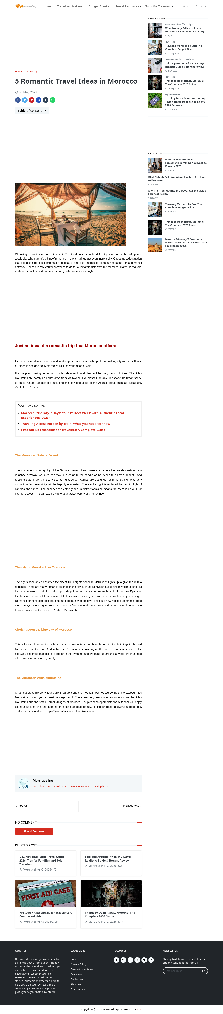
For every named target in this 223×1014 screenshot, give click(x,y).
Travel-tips (187, 24)
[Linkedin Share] (38, 100)
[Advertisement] (78, 41)
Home (74, 959)
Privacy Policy (78, 964)
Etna (139, 1009)
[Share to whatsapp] (52, 100)
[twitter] (188, 6)
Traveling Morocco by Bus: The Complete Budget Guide (183, 47)
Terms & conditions (82, 969)
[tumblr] (192, 6)
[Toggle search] (206, 6)
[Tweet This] (25, 100)
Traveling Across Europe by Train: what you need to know (65, 424)
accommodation (173, 24)
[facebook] (180, 6)
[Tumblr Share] (45, 100)
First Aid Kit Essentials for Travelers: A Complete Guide (63, 430)
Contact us (77, 979)
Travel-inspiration (174, 59)
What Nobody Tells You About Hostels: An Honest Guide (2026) (184, 30)
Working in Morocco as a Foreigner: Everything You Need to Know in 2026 (186, 163)
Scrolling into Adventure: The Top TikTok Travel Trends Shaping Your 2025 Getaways (185, 102)
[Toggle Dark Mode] (202, 6)
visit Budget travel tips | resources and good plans (70, 786)
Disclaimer (77, 974)
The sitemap (78, 989)
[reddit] (176, 6)
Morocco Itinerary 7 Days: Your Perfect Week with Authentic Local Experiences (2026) (186, 242)
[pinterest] (196, 6)
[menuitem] (46, 6)
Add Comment (36, 831)
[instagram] (184, 6)
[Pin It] (31, 100)
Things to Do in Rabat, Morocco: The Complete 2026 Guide (110, 914)
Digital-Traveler (172, 94)
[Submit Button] (204, 971)
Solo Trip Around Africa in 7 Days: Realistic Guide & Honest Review (108, 858)
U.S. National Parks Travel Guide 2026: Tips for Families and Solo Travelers (41, 860)
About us (76, 984)
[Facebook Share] (18, 100)
